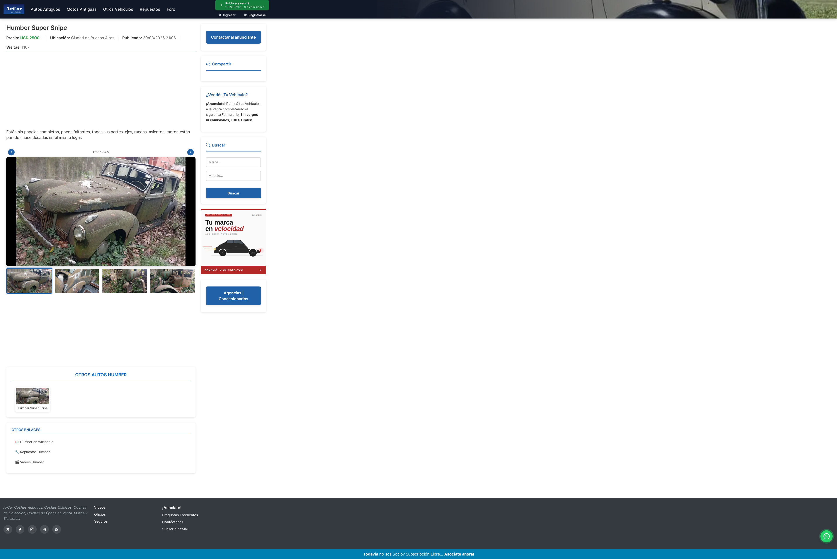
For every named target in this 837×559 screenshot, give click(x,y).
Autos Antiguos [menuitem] (45, 9)
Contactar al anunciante (233, 37)
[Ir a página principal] (13, 9)
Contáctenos (172, 522)
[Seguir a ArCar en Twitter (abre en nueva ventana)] (7, 529)
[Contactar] (233, 241)
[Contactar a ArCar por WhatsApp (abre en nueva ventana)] (826, 536)
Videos (99, 507)
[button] (29, 281)
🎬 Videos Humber (29, 462)
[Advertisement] (101, 87)
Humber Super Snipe (36, 27)
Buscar (233, 193)
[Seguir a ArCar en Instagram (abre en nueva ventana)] (32, 529)
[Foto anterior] (11, 152)
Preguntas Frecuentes (180, 515)
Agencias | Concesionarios (233, 296)
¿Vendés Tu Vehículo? (227, 94)
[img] (101, 211)
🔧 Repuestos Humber (32, 452)
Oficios (100, 514)
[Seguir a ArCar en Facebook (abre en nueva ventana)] (20, 529)
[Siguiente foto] (190, 152)
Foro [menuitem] (171, 9)
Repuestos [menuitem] (150, 9)
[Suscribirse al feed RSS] (56, 529)
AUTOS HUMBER (109, 374)
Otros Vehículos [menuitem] (118, 9)
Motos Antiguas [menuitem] (82, 9)
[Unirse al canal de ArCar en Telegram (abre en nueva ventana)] (44, 529)
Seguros (101, 521)
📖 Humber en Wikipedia (34, 442)
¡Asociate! (172, 507)
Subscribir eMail (175, 529)
